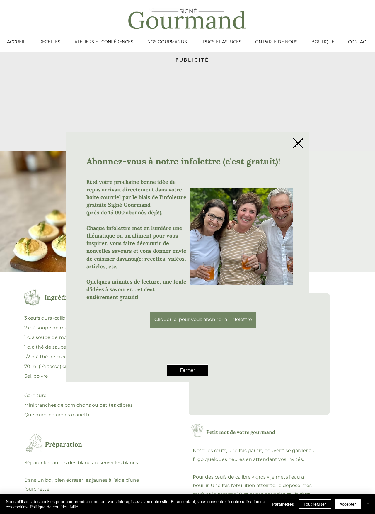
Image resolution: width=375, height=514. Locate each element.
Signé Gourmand (129, 204)
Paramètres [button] (283, 504)
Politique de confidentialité (54, 507)
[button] (298, 143)
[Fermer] (367, 504)
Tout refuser (315, 504)
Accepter (348, 504)
